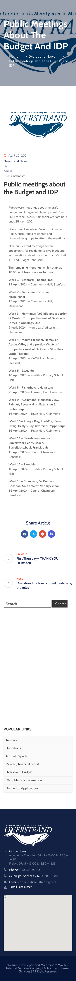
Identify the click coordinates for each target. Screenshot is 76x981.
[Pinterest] (42, 534)
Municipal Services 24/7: (34, 876)
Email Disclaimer (21, 887)
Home (13, 56)
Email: (32, 882)
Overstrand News (41, 56)
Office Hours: (18, 851)
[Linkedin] (51, 534)
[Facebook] (24, 534)
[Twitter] (33, 534)
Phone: (24, 870)
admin (8, 171)
